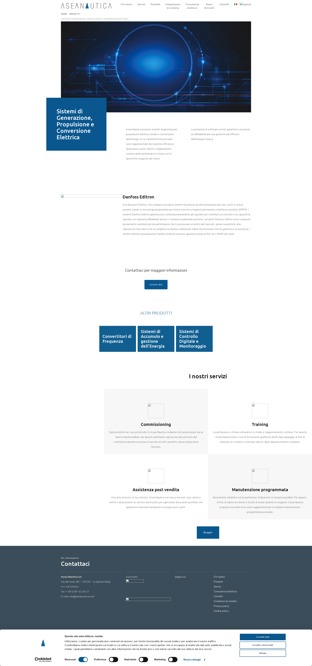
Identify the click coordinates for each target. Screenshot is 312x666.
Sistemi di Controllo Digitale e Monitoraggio (192, 338)
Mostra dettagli (192, 659)
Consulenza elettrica (225, 591)
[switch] (113, 659)
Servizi (217, 586)
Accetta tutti (262, 637)
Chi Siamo (219, 577)
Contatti (218, 596)
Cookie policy (221, 611)
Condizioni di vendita (225, 601)
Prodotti (218, 582)
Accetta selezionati (262, 645)
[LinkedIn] (177, 583)
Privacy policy (221, 606)
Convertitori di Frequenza (117, 339)
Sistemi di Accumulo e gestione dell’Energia (153, 338)
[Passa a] (233, 4)
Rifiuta (262, 653)
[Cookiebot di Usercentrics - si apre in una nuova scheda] (43, 659)
